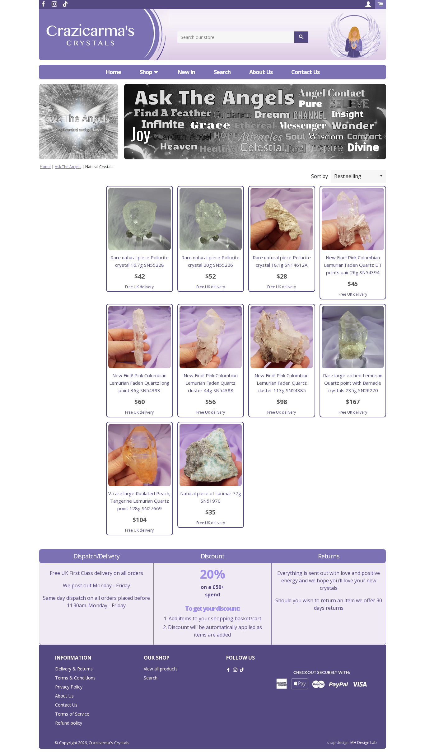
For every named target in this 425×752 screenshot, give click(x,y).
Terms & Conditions (75, 678)
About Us (261, 72)
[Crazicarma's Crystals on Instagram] (55, 4)
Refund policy (68, 723)
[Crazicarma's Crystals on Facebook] (43, 4)
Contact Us (305, 72)
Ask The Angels (68, 166)
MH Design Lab (363, 742)
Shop (146, 72)
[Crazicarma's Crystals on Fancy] (65, 4)
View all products (161, 669)
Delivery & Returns (74, 669)
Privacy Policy (68, 687)
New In (186, 72)
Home (113, 72)
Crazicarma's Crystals (109, 742)
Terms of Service (72, 714)
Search (222, 72)
